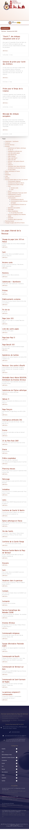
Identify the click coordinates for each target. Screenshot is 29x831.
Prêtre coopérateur (13, 211)
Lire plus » (5, 50)
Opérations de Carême (14, 207)
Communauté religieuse (14, 181)
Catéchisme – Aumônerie (11, 141)
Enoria (7, 173)
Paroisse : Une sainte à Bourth (16, 161)
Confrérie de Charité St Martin (16, 183)
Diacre (9, 191)
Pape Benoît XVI (12, 154)
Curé (9, 186)
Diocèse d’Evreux (9, 144)
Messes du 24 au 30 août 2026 (10, 796)
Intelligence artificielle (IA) (15, 151)
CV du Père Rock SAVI (17, 212)
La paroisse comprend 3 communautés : (11, 693)
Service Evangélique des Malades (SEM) (11, 611)
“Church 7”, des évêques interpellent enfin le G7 (11, 37)
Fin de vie (10, 149)
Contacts (7, 143)
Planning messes (9, 221)
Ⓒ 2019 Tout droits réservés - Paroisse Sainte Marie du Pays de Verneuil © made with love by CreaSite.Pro (14, 825)
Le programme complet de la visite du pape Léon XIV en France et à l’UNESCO (14, 811)
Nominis (7, 178)
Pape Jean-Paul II (12, 158)
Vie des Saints (11, 169)
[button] (14, 22)
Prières (10, 163)
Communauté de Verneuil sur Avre (10, 718)
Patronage (10, 209)
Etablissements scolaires (14, 194)
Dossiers (7, 146)
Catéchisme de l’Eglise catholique (17, 148)
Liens (6, 176)
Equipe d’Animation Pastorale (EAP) (17, 193)
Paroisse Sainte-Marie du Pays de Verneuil (16, 179)
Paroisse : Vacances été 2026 (9, 31)
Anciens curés (14, 188)
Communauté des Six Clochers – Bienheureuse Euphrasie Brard (13, 721)
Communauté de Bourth (17, 199)
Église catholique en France (12, 171)
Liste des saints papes (14, 153)
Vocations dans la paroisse (15, 219)
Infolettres (8, 174)
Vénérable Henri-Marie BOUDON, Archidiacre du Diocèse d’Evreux (14, 378)
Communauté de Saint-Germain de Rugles (12, 716)
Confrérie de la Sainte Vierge (15, 184)
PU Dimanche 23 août (8, 803)
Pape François (11, 156)
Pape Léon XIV (12, 159)
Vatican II (10, 164)
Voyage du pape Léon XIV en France (14, 222)
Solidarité (10, 217)
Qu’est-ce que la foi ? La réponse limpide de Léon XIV (13, 789)
